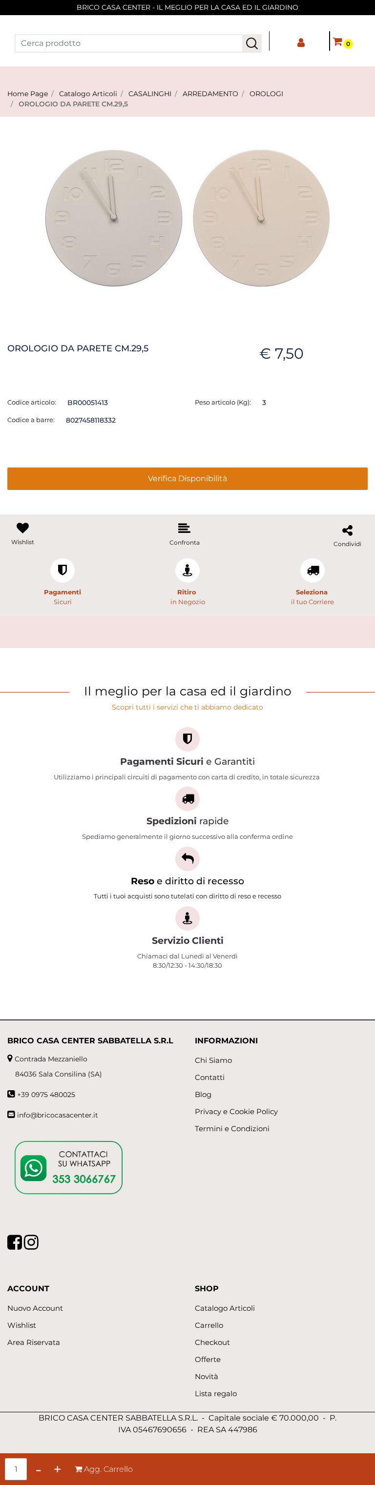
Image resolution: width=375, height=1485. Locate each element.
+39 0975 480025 (46, 1094)
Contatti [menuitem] (210, 1077)
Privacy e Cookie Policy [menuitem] (236, 1111)
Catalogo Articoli (88, 93)
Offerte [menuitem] (208, 1359)
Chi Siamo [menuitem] (213, 1060)
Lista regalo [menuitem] (216, 1393)
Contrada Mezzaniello (51, 1059)
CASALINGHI (149, 93)
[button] (252, 43)
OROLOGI (266, 93)
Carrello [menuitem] (209, 1325)
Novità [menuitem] (206, 1376)
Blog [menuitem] (203, 1094)
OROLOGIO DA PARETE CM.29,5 (73, 104)
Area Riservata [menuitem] (33, 1342)
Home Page (27, 93)
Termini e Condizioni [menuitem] (232, 1128)
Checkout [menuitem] (212, 1342)
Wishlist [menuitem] (21, 1325)
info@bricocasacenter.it (57, 1115)
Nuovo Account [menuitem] (35, 1308)
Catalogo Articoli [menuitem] (225, 1308)
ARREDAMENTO (210, 93)
